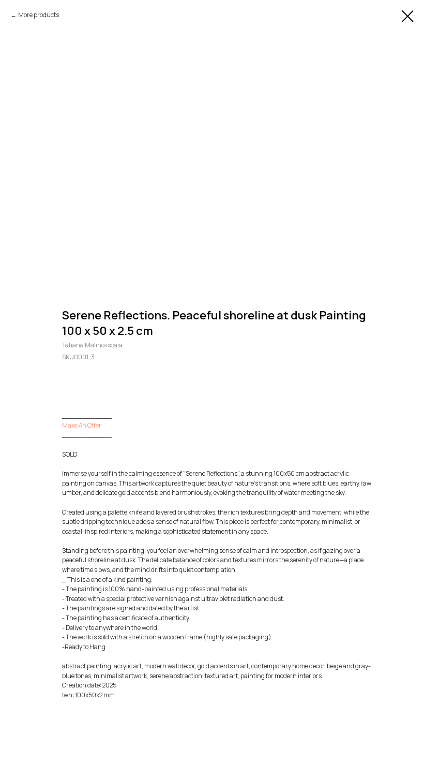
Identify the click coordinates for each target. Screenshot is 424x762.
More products (38, 14)
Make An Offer (81, 425)
